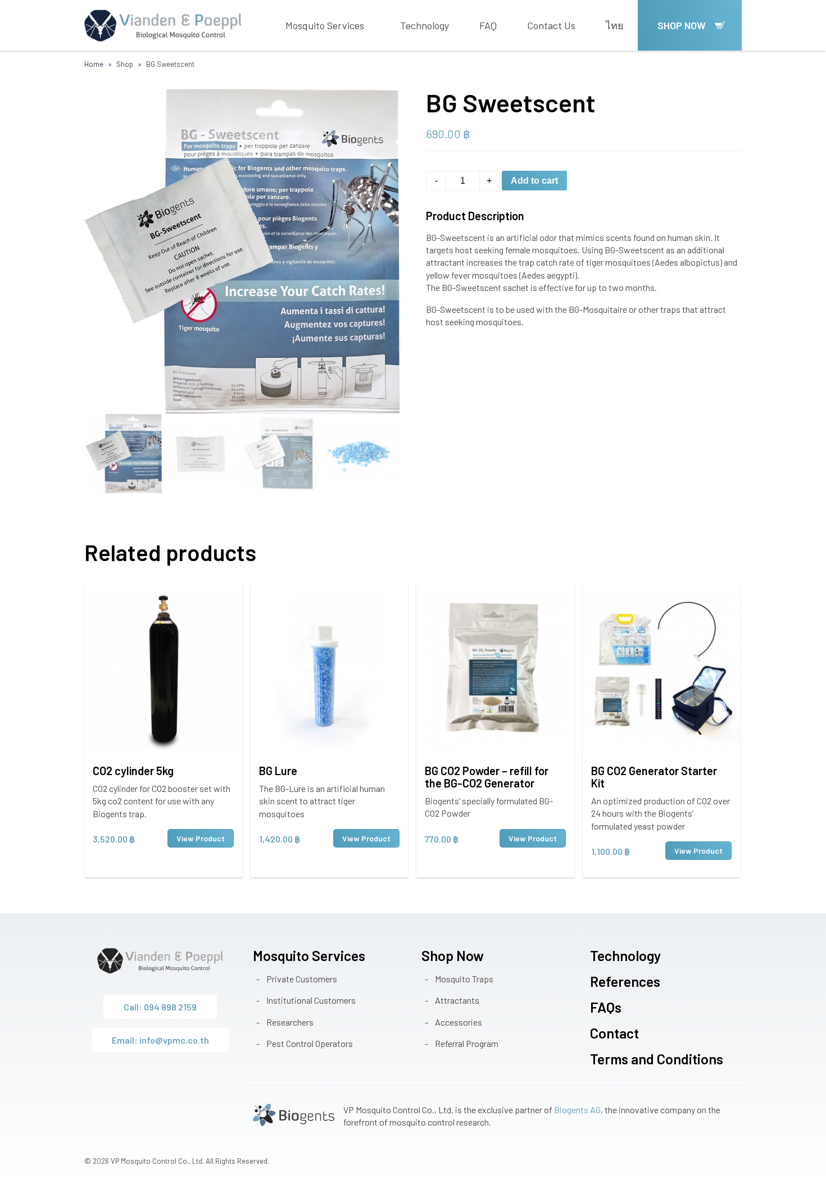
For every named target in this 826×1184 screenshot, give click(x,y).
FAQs (605, 1007)
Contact (614, 1032)
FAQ (488, 25)
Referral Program (466, 1043)
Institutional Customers (311, 1000)
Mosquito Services (324, 25)
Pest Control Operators (309, 1043)
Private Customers (301, 978)
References (625, 981)
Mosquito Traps (464, 978)
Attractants (457, 1000)
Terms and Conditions (656, 1058)
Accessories (458, 1022)
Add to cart (534, 180)
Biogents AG (577, 1109)
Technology (424, 25)
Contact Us (551, 25)
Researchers (290, 1022)
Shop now (681, 25)
